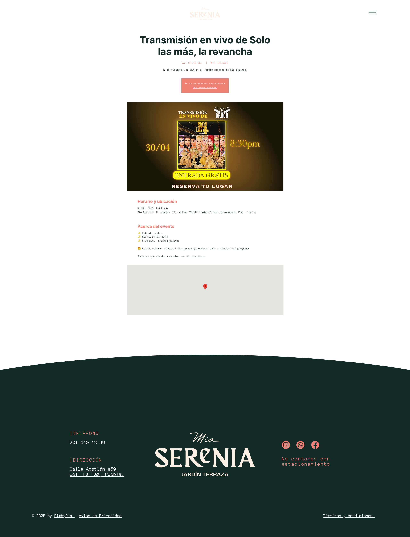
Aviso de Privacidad (100, 515)
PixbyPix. (64, 515)
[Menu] (372, 13)
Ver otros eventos (205, 87)
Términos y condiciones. (349, 515)
